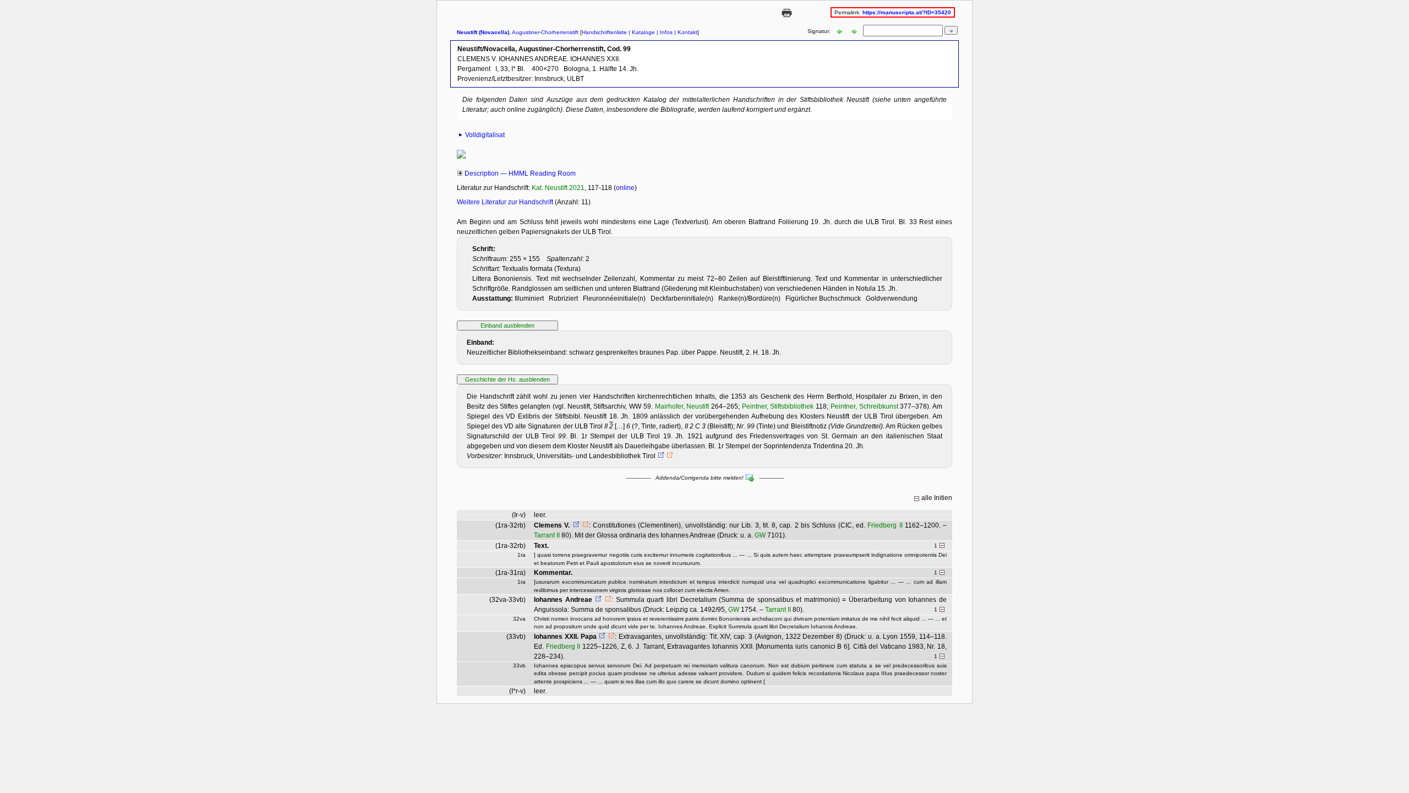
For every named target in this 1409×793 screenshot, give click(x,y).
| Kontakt (685, 32)
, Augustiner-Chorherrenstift (517, 32)
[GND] (660, 456)
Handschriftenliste (604, 32)
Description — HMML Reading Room (520, 173)
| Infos (664, 32)
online (625, 188)
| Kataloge (641, 32)
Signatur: (819, 31)
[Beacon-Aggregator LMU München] (669, 456)
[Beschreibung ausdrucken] (787, 18)
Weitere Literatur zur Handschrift (506, 202)
